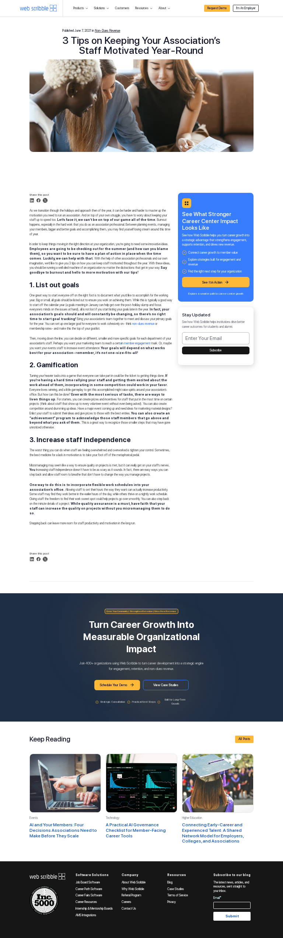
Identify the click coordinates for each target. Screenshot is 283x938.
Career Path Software (89, 889)
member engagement (137, 343)
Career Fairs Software (89, 895)
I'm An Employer (245, 8)
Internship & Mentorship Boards (94, 908)
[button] (80, 8)
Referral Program (131, 895)
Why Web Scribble (133, 889)
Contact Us (129, 908)
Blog (169, 882)
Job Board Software (88, 882)
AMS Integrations (86, 915)
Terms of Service (177, 895)
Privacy (171, 902)
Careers (126, 902)
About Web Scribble (134, 882)
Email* (217, 898)
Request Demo (217, 8)
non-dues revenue (143, 324)
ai (121, 343)
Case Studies (175, 889)
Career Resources (86, 902)
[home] (38, 8)
